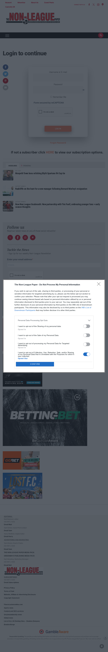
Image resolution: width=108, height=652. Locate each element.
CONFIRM (35, 364)
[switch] (86, 326)
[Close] (99, 284)
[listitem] (54, 320)
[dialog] (54, 326)
